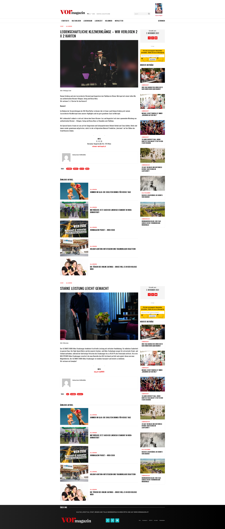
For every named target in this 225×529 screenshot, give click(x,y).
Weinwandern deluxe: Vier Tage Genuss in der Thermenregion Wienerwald (151, 223)
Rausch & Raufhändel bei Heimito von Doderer (152, 196)
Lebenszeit (145, 85)
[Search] (149, 13)
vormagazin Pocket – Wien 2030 (102, 230)
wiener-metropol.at (99, 146)
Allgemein (69, 26)
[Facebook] (149, 37)
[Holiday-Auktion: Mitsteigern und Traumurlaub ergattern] (74, 248)
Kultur (82, 169)
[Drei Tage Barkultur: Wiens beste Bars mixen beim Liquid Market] (152, 75)
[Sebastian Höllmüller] (66, 157)
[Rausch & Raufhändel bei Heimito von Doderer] (152, 183)
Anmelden (152, 59)
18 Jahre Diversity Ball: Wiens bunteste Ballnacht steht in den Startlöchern (152, 141)
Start (62, 26)
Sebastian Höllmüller (79, 155)
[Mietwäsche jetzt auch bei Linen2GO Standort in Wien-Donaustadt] (74, 210)
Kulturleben (146, 192)
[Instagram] (152, 37)
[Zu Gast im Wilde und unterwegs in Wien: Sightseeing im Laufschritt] (152, 155)
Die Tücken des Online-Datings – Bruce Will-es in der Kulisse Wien (113, 267)
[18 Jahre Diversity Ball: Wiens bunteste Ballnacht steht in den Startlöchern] (152, 127)
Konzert (76, 169)
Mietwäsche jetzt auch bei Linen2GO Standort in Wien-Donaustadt (111, 211)
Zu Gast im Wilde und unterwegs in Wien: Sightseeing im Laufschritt (152, 169)
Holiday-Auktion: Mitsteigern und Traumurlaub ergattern (113, 249)
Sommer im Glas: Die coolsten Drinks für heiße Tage (110, 192)
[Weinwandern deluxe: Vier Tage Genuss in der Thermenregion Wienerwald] (152, 209)
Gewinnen (69, 169)
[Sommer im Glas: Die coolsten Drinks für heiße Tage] (74, 191)
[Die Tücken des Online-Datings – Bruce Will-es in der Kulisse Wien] (74, 266)
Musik (87, 169)
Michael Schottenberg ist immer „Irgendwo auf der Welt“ (152, 114)
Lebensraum (146, 165)
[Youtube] (156, 37)
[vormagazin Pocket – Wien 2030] (74, 229)
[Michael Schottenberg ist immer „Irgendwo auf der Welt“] (152, 101)
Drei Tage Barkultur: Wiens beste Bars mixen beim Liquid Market (152, 88)
